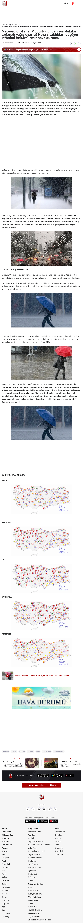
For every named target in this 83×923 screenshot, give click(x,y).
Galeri (4, 884)
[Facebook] (28, 809)
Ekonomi (6, 841)
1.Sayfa (31, 880)
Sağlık (4, 877)
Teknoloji (6, 864)
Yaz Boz (31, 835)
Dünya (4, 851)
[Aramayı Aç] (76, 3)
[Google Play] (57, 775)
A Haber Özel (7, 835)
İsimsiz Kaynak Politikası (39, 920)
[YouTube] (44, 809)
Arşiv (30, 903)
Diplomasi (32, 861)
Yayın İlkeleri (34, 916)
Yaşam (5, 848)
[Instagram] (39, 809)
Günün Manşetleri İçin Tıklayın (42, 785)
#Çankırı (30, 751)
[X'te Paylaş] (71, 43)
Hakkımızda (33, 913)
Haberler (4, 25)
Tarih (4, 874)
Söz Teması (33, 864)
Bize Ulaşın (33, 890)
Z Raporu (32, 877)
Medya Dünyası (34, 867)
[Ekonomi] (58, 3)
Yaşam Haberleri (13, 25)
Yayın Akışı (33, 907)
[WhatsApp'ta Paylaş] (75, 43)
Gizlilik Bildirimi (35, 910)
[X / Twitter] (33, 809)
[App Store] (43, 775)
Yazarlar (5, 880)
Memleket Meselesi (36, 851)
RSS (30, 887)
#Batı (38, 751)
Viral (4, 861)
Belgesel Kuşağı (35, 857)
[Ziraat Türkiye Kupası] (73, 3)
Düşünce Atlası (34, 831)
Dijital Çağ (32, 874)
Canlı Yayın (6, 831)
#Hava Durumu (59, 751)
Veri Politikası (34, 897)
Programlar (33, 828)
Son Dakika (7, 844)
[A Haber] (4, 3)
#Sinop (14, 751)
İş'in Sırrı (32, 870)
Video (4, 828)
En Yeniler (6, 887)
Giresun (5, 275)
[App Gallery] (69, 775)
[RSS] (55, 809)
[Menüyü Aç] (80, 3)
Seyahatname (34, 854)
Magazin (5, 857)
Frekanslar (33, 900)
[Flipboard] (50, 809)
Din (3, 870)
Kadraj (31, 838)
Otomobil (6, 867)
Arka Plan (32, 848)
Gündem (5, 838)
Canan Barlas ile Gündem (39, 844)
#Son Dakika (47, 751)
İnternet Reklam (36, 884)
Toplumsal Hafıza (35, 841)
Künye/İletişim (35, 894)
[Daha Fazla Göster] (79, 43)
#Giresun (5, 751)
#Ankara (22, 751)
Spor (4, 854)
